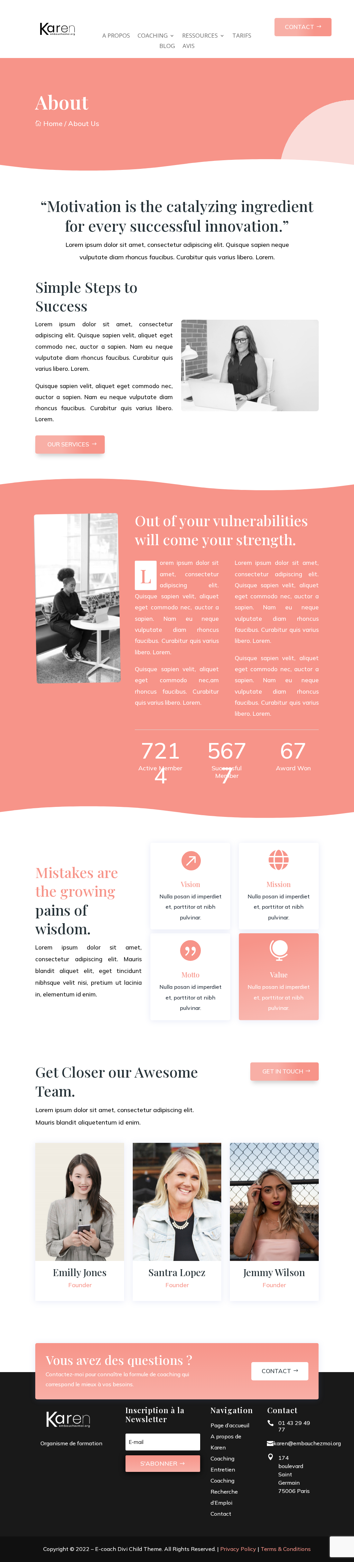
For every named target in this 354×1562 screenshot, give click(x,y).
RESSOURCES (200, 36)
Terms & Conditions (286, 1548)
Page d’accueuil (230, 1425)
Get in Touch (282, 1071)
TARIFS (241, 36)
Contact (276, 1371)
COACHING (153, 36)
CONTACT (299, 26)
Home (49, 123)
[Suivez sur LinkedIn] (80, 1284)
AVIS (189, 47)
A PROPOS (116, 36)
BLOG (167, 47)
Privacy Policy (238, 1548)
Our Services (68, 444)
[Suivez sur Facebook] (62, 1284)
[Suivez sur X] (97, 1284)
